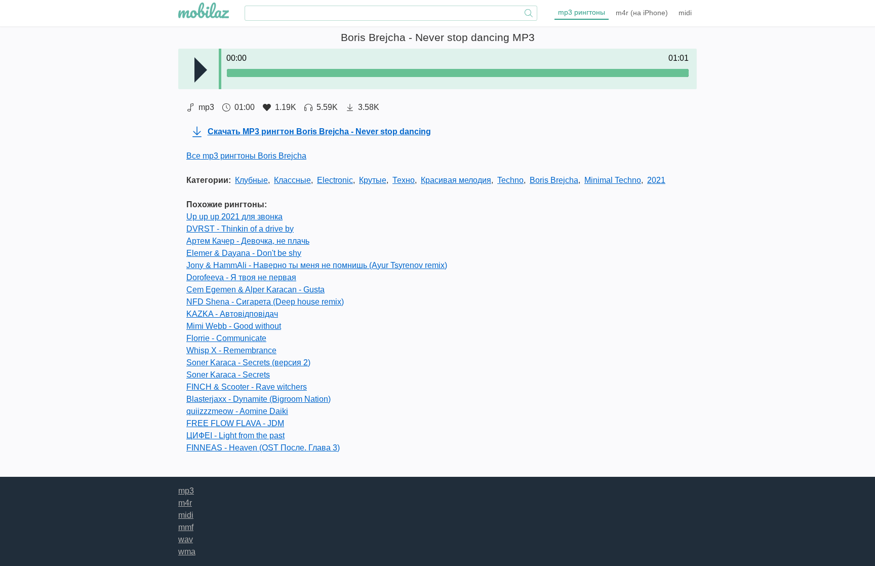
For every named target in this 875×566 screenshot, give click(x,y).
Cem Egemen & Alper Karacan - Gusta (255, 289)
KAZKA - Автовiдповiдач (232, 314)
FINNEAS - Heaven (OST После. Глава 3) (263, 447)
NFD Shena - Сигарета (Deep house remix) (265, 301)
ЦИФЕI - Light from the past (235, 435)
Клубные (251, 180)
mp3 (581, 12)
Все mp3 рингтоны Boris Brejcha (246, 156)
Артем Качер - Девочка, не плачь (247, 241)
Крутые (372, 180)
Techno (510, 180)
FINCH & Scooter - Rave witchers (246, 387)
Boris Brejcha (554, 180)
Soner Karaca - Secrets (228, 374)
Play (200, 70)
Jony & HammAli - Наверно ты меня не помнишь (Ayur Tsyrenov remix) (316, 265)
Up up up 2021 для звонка (234, 216)
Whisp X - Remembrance (231, 350)
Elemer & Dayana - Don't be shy (243, 253)
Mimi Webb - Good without (233, 326)
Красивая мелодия (456, 180)
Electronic (335, 180)
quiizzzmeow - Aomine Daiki (237, 411)
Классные (292, 180)
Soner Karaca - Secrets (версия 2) (248, 362)
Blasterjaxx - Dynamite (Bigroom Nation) (258, 399)
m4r (642, 13)
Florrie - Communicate (226, 338)
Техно (403, 180)
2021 (656, 180)
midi (685, 13)
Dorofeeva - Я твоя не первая (241, 277)
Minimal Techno (612, 180)
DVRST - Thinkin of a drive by (240, 228)
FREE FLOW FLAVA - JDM (235, 423)
